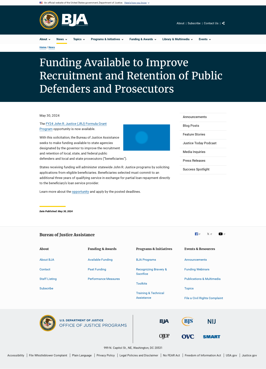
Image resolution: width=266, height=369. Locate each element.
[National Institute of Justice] (212, 324)
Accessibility (15, 355)
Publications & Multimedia (202, 279)
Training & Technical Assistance (150, 295)
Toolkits (141, 283)
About (180, 23)
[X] (211, 236)
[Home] (75, 20)
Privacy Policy (106, 355)
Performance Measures (104, 279)
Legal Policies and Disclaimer (139, 355)
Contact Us (211, 23)
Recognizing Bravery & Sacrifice (151, 271)
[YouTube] (222, 236)
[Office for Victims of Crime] (188, 339)
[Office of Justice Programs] (49, 20)
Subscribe (194, 23)
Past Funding (97, 269)
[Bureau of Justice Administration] (164, 324)
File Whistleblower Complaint (48, 355)
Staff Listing (48, 279)
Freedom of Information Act (203, 355)
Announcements (195, 259)
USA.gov (231, 355)
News (51, 47)
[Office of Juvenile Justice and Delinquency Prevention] (164, 340)
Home (43, 47)
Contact (45, 269)
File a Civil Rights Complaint (203, 298)
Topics (189, 288)
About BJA (47, 259)
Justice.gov (249, 355)
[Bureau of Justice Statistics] (188, 326)
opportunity (80, 192)
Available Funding (100, 259)
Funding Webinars (196, 269)
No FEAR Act (171, 355)
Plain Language (82, 355)
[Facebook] (199, 236)
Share (226, 26)
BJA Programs (146, 259)
